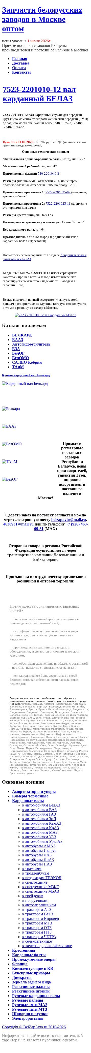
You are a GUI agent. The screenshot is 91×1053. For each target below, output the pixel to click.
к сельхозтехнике (37, 941)
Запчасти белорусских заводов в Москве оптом (42, 19)
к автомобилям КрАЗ (40, 828)
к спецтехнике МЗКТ (40, 887)
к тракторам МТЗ (37, 923)
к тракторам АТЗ (36, 909)
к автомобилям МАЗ (40, 832)
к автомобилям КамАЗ (41, 823)
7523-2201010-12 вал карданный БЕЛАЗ (39, 94)
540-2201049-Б (48, 173)
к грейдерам (32, 896)
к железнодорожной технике (47, 946)
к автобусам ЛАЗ (37, 855)
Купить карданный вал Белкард (26, 375)
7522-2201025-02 (58, 192)
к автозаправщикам (39, 905)
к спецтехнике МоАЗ (40, 891)
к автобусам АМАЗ (38, 846)
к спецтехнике (34, 882)
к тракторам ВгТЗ (37, 914)
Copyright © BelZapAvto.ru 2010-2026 (34, 1027)
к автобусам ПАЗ (37, 864)
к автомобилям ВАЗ (39, 810)
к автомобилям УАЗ (39, 837)
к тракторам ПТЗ (37, 932)
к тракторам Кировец (40, 918)
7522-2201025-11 (58, 203)
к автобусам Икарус (39, 850)
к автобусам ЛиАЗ (38, 859)
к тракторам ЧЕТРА (39, 937)
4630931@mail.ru (18, 524)
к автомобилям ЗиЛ (39, 819)
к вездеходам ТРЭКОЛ (41, 878)
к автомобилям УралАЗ (42, 841)
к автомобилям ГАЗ (39, 814)
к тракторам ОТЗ (37, 927)
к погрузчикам (35, 900)
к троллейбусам (35, 873)
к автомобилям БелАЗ (41, 805)
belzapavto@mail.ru (68, 519)
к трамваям (31, 868)
